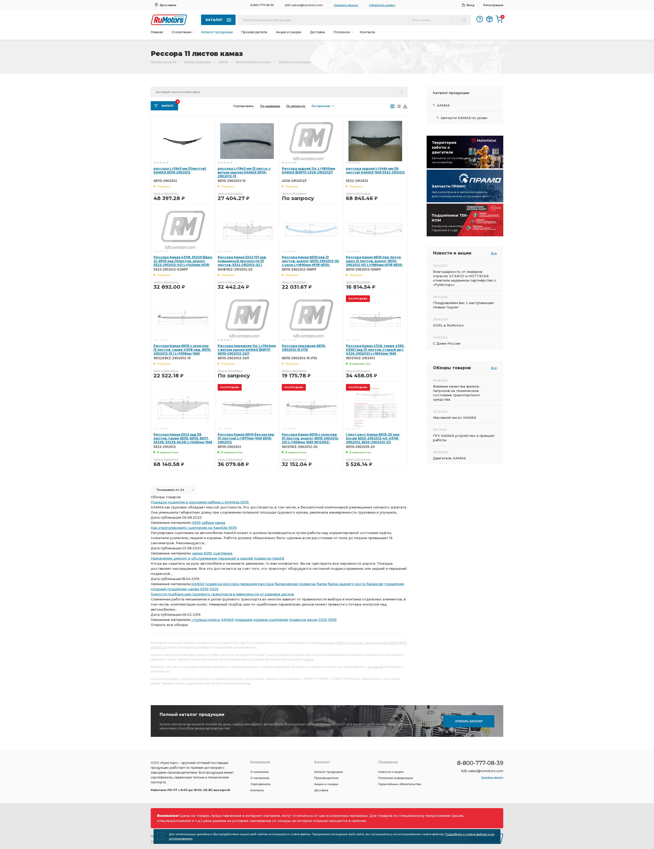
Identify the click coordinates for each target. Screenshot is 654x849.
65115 (196, 522)
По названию (270, 106)
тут (249, 683)
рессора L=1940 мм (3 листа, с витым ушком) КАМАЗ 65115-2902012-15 (244, 172)
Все (494, 253)
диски (312, 620)
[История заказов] (489, 19)
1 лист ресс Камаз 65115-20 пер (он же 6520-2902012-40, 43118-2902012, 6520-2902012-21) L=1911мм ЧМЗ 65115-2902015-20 (373, 440)
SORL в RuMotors (448, 325)
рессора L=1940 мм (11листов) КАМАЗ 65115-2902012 (180, 170)
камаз (220, 522)
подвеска (213, 584)
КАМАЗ (223, 61)
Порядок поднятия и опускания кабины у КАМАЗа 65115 (200, 502)
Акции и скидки (288, 32)
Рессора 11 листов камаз (295, 61)
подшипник (394, 584)
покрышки (243, 620)
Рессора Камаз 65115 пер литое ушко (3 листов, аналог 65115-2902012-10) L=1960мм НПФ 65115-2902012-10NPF (374, 263)
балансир (375, 584)
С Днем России (446, 343)
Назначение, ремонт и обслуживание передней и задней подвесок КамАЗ (217, 558)
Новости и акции (391, 772)
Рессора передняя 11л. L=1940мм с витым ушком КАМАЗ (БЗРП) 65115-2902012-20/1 (247, 349)
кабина (208, 522)
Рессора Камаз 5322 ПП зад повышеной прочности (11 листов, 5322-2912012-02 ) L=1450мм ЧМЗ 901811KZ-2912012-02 (246, 264)
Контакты (367, 32)
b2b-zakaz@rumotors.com (304, 5)
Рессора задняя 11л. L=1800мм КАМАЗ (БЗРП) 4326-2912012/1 (308, 170)
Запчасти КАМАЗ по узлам (253, 61)
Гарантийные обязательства (399, 784)
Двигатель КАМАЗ (449, 458)
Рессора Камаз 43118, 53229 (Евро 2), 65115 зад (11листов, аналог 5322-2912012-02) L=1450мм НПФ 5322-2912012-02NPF (183, 263)
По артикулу (296, 106)
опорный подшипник (169, 589)
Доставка (317, 32)
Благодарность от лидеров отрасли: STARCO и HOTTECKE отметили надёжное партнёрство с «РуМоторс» (464, 278)
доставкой (375, 667)
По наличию (321, 106)
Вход (471, 5)
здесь (309, 659)
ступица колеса (205, 620)
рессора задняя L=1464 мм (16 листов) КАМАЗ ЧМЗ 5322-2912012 (375, 170)
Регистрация (493, 5)
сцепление (222, 553)
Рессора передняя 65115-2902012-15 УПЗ (304, 348)
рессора (266, 584)
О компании (259, 772)
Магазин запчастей (164, 61)
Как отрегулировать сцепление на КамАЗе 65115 (194, 528)
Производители (254, 32)
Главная (157, 32)
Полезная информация (395, 778)
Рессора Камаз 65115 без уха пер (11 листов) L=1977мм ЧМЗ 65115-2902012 (246, 438)
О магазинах (260, 778)
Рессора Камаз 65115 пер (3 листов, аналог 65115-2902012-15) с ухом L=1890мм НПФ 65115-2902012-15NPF (310, 263)
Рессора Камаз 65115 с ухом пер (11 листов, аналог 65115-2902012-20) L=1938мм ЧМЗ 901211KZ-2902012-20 (310, 440)
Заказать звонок (346, 5)
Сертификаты (260, 784)
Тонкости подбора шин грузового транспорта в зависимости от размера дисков (222, 594)
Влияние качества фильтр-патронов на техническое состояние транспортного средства (457, 392)
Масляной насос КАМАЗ (454, 417)
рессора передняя (240, 584)
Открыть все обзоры (169, 625)
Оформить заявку (382, 5)
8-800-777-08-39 (262, 5)
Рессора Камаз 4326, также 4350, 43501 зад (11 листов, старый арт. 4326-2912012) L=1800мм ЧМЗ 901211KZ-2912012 (375, 351)
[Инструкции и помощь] (480, 19)
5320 (214, 589)
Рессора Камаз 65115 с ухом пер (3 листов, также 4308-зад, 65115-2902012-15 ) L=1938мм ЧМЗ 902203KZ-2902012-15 (182, 351)
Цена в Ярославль (166, 193)
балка (322, 584)
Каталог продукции (217, 32)
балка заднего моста (347, 584)
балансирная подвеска (295, 584)
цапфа (193, 589)
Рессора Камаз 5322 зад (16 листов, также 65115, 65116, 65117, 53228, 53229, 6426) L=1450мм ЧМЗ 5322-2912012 (183, 440)
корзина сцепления (270, 620)
